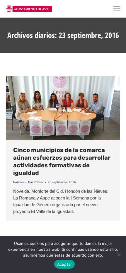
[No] (119, 254)
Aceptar (64, 264)
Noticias (18, 182)
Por (35, 182)
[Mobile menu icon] (116, 8)
